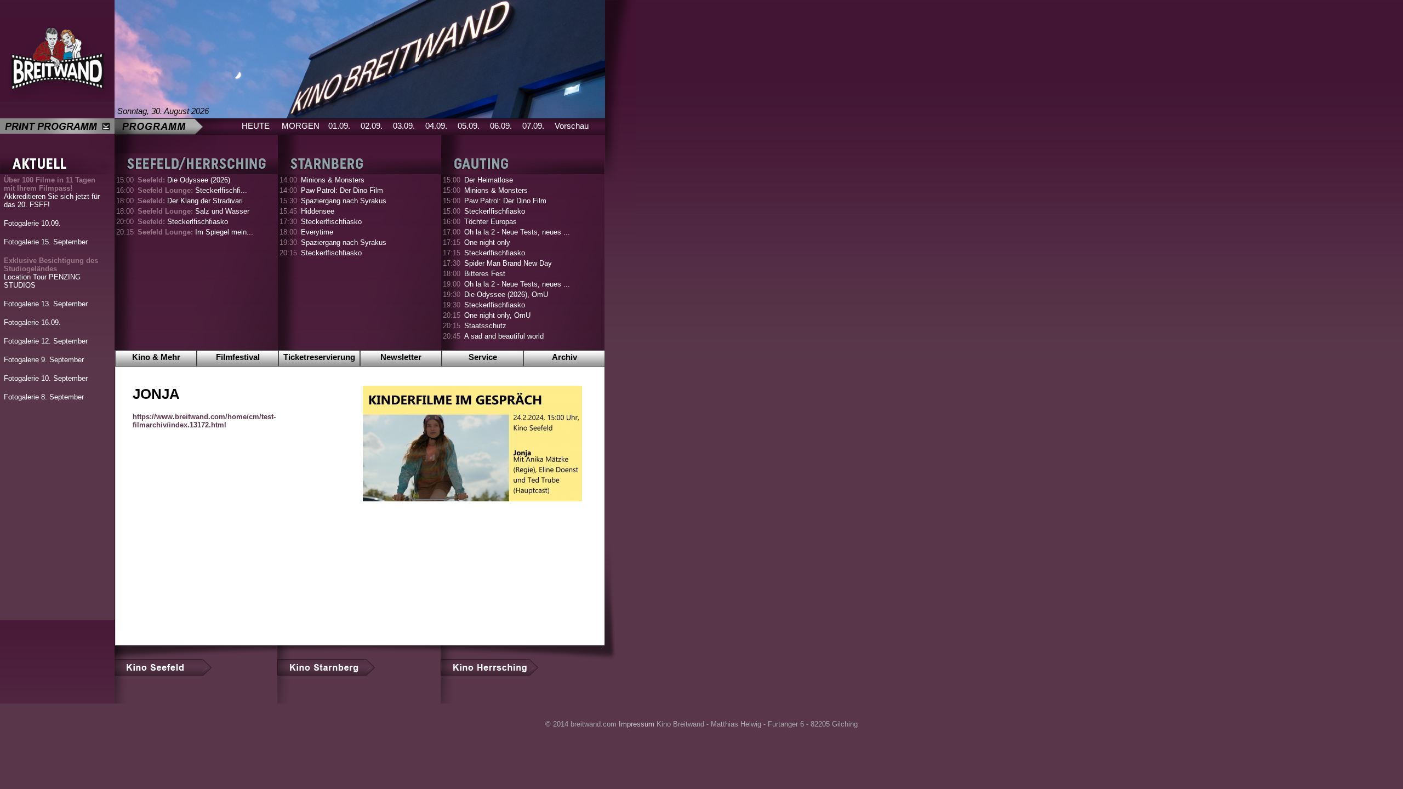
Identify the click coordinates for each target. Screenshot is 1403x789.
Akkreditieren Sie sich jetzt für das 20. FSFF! (52, 192)
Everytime (317, 232)
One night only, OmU (497, 315)
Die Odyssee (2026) (184, 180)
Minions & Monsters (332, 180)
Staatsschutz (485, 326)
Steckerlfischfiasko (183, 222)
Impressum (636, 724)
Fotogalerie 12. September (46, 341)
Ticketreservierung (319, 357)
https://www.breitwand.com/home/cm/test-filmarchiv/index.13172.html (204, 421)
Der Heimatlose (488, 180)
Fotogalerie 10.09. (32, 223)
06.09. (501, 125)
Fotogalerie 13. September (46, 304)
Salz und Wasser (193, 211)
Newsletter (400, 357)
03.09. (404, 125)
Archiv (564, 357)
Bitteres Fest (484, 274)
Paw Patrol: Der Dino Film (342, 190)
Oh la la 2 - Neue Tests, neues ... (517, 232)
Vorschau (572, 125)
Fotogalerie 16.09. (32, 322)
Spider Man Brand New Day (508, 263)
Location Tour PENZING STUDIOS (51, 272)
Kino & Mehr (156, 357)
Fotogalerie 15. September (46, 242)
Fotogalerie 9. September (44, 360)
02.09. (372, 125)
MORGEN (301, 125)
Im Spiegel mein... (195, 232)
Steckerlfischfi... (192, 190)
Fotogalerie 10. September (46, 378)
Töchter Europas (490, 222)
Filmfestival (238, 357)
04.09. (436, 125)
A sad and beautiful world (504, 336)
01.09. (339, 125)
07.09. (533, 125)
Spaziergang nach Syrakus (343, 201)
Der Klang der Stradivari (190, 201)
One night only (487, 242)
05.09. (469, 125)
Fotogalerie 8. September (44, 397)
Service (483, 357)
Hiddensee (317, 211)
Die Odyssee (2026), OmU (506, 294)
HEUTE (256, 125)
